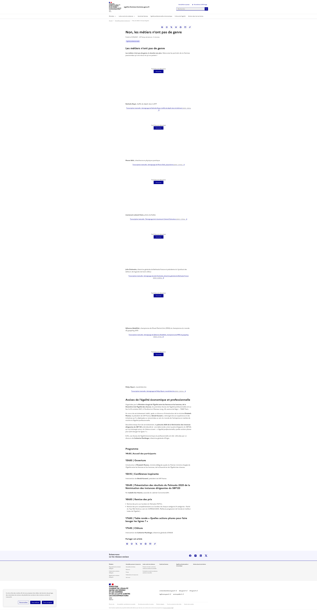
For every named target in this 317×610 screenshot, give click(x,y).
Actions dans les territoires (195, 16)
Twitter (171, 27)
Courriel (185, 27)
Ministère (111, 16)
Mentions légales (160, 604)
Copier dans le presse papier (190, 27)
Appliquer (206, 9)
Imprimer (180, 27)
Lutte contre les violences (126, 16)
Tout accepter (47, 602)
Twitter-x (206, 556)
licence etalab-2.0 (167, 608)
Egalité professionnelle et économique (161, 16)
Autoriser (158, 71)
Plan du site (111, 604)
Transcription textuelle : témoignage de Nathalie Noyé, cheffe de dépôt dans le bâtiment (158, 108)
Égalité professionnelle (132, 41)
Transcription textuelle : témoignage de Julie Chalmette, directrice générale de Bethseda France (158, 277)
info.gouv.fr (192, 591)
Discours (128, 569)
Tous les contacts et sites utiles (174, 604)
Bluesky (176, 27)
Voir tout (128, 577)
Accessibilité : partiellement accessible (126, 604)
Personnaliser (23, 602)
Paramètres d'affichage (200, 4)
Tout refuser (35, 602)
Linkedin (162, 27)
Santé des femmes (143, 16)
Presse (127, 572)
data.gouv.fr (182, 591)
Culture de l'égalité (180, 16)
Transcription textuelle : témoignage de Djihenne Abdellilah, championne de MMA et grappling (158, 336)
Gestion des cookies (189, 604)
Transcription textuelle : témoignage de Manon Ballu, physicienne (157, 165)
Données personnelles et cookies (146, 604)
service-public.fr (177, 594)
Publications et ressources (132, 575)
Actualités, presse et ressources (122, 20)
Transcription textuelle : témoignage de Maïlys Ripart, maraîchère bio (157, 391)
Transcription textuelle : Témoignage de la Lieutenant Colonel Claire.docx (157, 219)
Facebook (166, 27)
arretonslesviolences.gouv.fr (167, 591)
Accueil (111, 20)
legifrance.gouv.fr (164, 594)
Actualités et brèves (130, 567)
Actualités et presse (183, 4)
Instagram (195, 556)
